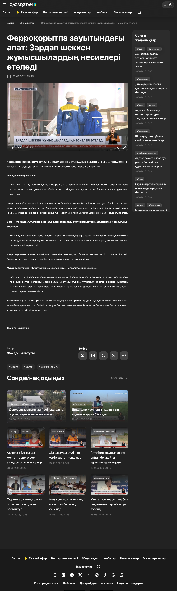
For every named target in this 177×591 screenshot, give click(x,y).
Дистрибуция (88, 583)
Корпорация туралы (46, 583)
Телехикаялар (123, 12)
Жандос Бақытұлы (21, 353)
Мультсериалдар (154, 558)
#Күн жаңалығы (49, 367)
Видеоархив (84, 566)
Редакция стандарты (130, 583)
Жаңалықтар (82, 12)
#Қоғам (28, 367)
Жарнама (107, 583)
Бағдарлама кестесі (55, 12)
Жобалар (102, 12)
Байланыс (69, 583)
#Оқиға (13, 367)
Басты (6, 12)
